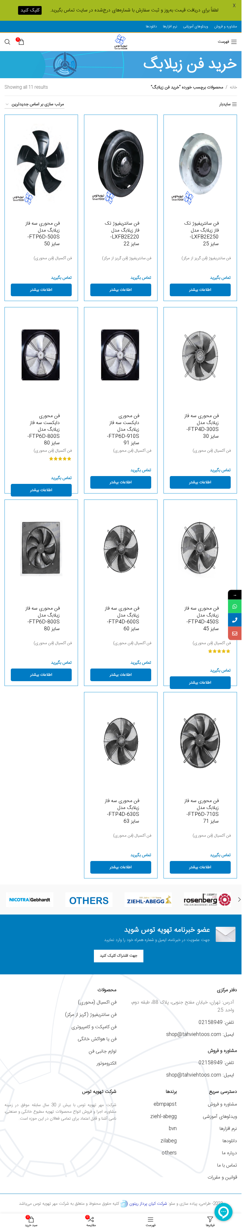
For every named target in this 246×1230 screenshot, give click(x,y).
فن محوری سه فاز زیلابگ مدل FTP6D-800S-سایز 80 (43, 618)
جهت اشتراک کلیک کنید (118, 955)
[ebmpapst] (89, 899)
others (169, 1153)
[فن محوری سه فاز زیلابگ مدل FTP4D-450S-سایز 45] (200, 548)
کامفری (207, 899)
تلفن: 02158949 (216, 1023)
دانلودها (230, 1141)
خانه (233, 87)
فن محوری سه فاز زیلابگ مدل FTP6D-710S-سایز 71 (201, 811)
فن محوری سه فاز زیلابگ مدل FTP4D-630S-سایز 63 (122, 811)
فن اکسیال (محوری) (97, 1002)
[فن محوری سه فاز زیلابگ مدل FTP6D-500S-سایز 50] (41, 163)
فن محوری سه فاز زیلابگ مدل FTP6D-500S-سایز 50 (43, 234)
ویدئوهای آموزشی (220, 1117)
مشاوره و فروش (222, 1104)
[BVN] (29, 899)
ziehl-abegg (163, 1117)
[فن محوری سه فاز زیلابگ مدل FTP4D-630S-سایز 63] (120, 740)
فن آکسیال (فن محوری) (53, 258)
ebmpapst (165, 1104)
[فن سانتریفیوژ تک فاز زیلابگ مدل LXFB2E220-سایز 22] (120, 163)
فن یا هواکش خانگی (97, 1039)
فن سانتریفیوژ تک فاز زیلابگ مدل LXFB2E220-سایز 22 (122, 234)
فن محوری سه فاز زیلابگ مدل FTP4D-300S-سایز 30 (201, 426)
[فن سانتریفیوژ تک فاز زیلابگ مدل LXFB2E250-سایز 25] (200, 163)
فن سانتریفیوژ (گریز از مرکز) (90, 1015)
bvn (173, 1129)
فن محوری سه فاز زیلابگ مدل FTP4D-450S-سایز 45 (201, 618)
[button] (239, 899)
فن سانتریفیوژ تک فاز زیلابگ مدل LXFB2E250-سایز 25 (201, 234)
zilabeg (168, 1141)
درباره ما (229, 1153)
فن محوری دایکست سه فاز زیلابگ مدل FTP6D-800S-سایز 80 (43, 429)
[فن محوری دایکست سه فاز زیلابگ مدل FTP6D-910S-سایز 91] (120, 355)
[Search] (8, 42)
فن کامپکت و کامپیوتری (93, 1027)
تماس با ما (227, 1165)
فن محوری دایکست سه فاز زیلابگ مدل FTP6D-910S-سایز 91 (123, 429)
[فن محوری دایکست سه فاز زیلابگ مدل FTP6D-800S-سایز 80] (41, 355)
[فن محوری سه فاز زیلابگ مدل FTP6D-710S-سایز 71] (200, 740)
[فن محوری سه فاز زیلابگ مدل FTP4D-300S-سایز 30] (200, 355)
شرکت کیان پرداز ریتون (148, 1203)
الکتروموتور (106, 1063)
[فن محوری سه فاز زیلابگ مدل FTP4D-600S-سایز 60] (120, 548)
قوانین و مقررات (222, 1177)
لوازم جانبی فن (102, 1051)
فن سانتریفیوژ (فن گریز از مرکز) (206, 258)
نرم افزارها (228, 1129)
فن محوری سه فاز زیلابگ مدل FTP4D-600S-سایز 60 (122, 618)
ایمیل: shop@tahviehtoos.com (200, 1035)
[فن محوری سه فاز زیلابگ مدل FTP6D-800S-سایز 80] (41, 548)
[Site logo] (120, 42)
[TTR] (148, 899)
